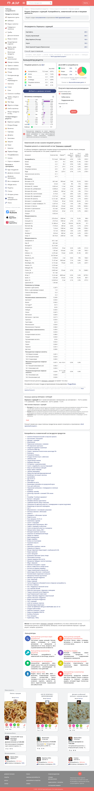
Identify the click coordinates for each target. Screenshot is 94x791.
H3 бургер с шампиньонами (36, 464)
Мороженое (31, 442)
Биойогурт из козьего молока (37, 475)
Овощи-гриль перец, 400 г (35, 530)
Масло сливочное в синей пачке (37, 566)
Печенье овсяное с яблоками (36, 511)
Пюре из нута (31, 517)
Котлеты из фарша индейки (36, 568)
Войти (86, 3)
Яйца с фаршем (32, 563)
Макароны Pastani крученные (37, 575)
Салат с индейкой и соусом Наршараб (39, 466)
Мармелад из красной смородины (38, 506)
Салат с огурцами (33, 522)
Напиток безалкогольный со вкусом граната (41, 437)
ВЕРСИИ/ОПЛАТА (52, 779)
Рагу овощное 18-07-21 (34, 519)
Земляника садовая (33, 521)
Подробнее (72, 384)
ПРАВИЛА (58, 785)
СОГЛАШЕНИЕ (51, 785)
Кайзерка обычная (33, 462)
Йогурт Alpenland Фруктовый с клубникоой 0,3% (43, 550)
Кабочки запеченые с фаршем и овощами (41, 590)
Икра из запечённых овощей (36, 468)
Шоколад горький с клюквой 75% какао (40, 493)
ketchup (29, 544)
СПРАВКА (50, 777)
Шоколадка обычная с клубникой (38, 572)
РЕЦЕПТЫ (6, 777)
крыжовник (31, 477)
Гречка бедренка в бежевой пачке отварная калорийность (46, 583)
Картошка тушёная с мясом (36, 546)
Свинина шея (31, 458)
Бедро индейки (32, 539)
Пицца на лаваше (33, 535)
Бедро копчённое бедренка (36, 599)
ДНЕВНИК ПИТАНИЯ (9, 774)
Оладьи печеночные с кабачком (38, 457)
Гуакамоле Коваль (33, 455)
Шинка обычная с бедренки (36, 597)
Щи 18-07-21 (31, 479)
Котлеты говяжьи (33, 585)
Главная (27, 9)
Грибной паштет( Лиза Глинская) (38, 502)
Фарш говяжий (32, 581)
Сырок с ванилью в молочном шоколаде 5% (41, 451)
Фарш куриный (32, 552)
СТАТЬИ (6, 783)
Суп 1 (29, 508)
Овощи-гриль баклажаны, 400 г (37, 524)
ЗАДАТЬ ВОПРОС (52, 782)
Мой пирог (30, 480)
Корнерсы (30, 453)
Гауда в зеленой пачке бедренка (38, 592)
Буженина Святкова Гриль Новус (38, 555)
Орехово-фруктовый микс (35, 605)
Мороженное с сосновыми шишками (39, 510)
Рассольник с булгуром (35, 438)
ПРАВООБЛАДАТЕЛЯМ (53, 774)
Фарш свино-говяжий (34, 469)
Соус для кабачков (33, 486)
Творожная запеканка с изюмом (37, 444)
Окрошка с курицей (74, 9)
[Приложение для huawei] (13, 222)
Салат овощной (32, 554)
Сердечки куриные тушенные (37, 447)
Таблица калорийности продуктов (39, 9)
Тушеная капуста (32, 543)
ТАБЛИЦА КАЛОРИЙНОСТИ (33, 777)
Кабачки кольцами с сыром (36, 565)
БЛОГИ (6, 780)
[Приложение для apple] (13, 217)
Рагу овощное (31, 616)
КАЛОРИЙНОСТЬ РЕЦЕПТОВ (33, 780)
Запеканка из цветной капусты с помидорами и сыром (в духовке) (49, 504)
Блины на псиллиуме (34, 541)
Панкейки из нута (33, 482)
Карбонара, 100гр (33, 618)
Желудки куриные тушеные (36, 532)
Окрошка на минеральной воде (37, 533)
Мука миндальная (33, 537)
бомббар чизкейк (33, 491)
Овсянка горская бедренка (36, 577)
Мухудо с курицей (33, 440)
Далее (73, 112)
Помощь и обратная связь (12, 207)
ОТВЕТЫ (28, 783)
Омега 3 (29, 513)
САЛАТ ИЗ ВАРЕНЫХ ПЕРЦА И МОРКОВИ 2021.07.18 (43, 607)
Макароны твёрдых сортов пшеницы (39, 561)
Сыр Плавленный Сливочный (36, 594)
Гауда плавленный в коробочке (37, 570)
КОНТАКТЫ (60, 782)
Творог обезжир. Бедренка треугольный (40, 596)
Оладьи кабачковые (33, 608)
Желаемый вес (63, 103)
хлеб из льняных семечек (35, 603)
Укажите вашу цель (64, 91)
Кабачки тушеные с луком (36, 610)
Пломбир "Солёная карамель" (37, 497)
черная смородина (33, 471)
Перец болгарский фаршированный (39, 473)
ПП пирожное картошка (35, 446)
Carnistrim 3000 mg (33, 449)
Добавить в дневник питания (40, 91)
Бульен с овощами (33, 499)
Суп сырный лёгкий (33, 588)
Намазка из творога (33, 548)
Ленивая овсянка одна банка (36, 501)
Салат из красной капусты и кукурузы (39, 528)
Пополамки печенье (34, 557)
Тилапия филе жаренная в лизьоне (38, 574)
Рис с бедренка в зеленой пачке (37, 586)
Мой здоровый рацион (62, 17)
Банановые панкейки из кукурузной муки (41, 484)
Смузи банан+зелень (34, 460)
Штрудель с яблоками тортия (37, 515)
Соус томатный (32, 579)
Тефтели (30, 490)
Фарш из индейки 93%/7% (35, 612)
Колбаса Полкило (33, 614)
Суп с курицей (32, 601)
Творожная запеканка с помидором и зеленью (42, 488)
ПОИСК (28, 774)
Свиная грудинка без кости (36, 559)
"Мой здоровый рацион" (58, 56)
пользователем (40, 17)
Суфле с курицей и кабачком (36, 526)
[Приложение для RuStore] (13, 212)
